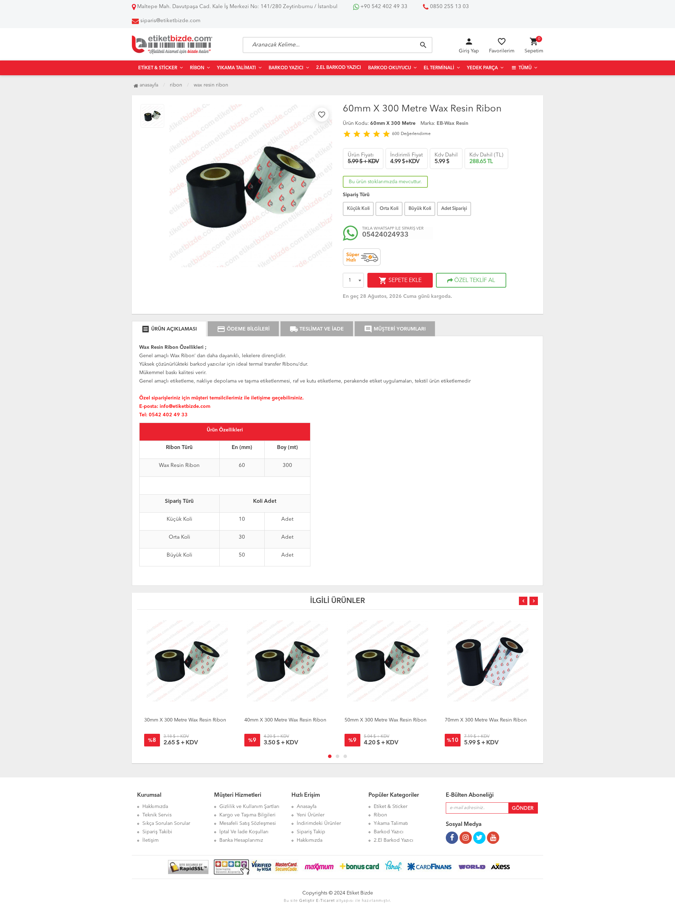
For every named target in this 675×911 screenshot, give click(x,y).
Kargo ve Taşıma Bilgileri (247, 815)
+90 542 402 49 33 (383, 6)
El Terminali (439, 68)
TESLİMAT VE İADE (317, 329)
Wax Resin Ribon (211, 85)
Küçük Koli (358, 208)
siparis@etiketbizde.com (170, 21)
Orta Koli (389, 208)
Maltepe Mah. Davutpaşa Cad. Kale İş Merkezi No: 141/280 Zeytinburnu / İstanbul (237, 6)
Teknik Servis (157, 815)
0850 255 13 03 (449, 6)
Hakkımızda (155, 806)
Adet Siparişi (454, 208)
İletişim (150, 840)
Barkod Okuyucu (389, 68)
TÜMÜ (525, 68)
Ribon (197, 68)
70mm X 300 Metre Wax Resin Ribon (486, 720)
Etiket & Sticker (157, 68)
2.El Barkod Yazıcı (338, 67)
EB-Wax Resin (452, 123)
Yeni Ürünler (310, 815)
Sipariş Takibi (157, 831)
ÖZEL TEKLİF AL (474, 280)
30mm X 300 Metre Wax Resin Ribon (185, 720)
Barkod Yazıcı (286, 68)
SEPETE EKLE (400, 280)
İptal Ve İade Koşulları (244, 831)
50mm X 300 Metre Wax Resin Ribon (385, 720)
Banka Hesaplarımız (241, 840)
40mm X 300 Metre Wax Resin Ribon (285, 720)
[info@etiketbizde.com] (185, 400)
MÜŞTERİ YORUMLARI (395, 329)
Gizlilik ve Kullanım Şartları (249, 806)
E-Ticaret (325, 901)
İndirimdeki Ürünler (319, 823)
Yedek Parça (482, 68)
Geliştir (307, 901)
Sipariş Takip (311, 831)
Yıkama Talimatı (236, 68)
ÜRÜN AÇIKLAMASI (169, 329)
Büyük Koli (420, 208)
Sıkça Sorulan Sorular (166, 823)
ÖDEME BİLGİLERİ (243, 329)
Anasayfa (148, 85)
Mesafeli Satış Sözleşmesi (247, 823)
